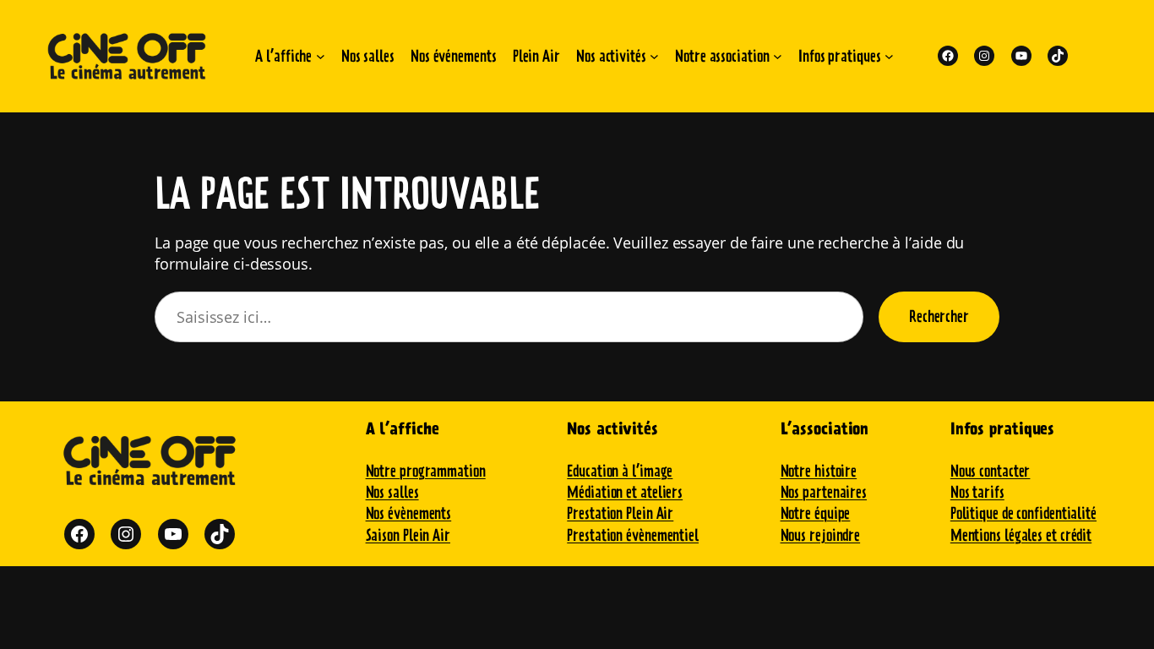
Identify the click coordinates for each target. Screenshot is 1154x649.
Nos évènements (409, 513)
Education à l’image (619, 471)
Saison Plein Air (408, 535)
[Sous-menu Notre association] (777, 56)
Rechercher (939, 316)
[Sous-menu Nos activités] (654, 56)
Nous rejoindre (821, 535)
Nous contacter (990, 471)
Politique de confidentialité (1023, 513)
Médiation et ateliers (625, 492)
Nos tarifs (977, 492)
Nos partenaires (824, 492)
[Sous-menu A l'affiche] (320, 56)
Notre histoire (819, 471)
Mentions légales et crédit (1020, 535)
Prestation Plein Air (620, 513)
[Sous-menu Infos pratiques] (889, 56)
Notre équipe (816, 513)
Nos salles (392, 492)
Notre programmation (426, 471)
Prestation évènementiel (633, 535)
